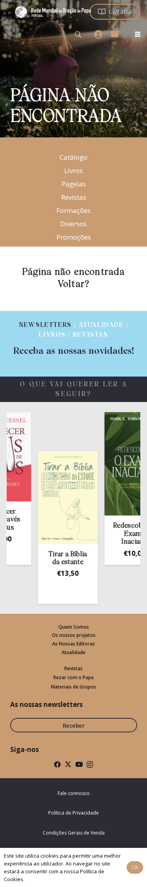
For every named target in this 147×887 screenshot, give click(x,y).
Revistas (73, 197)
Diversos (73, 223)
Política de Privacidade (73, 812)
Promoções (73, 237)
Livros (73, 170)
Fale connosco (74, 793)
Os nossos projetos (74, 635)
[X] (68, 764)
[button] (78, 34)
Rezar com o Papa (73, 677)
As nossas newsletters (46, 704)
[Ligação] (73, 339)
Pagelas (74, 183)
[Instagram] (90, 764)
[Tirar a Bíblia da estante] (62, 497)
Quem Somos (73, 627)
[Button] (98, 34)
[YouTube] (79, 764)
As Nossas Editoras (73, 643)
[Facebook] (57, 764)
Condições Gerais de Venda (74, 832)
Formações (73, 210)
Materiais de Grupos (73, 686)
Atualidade (73, 652)
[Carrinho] (114, 33)
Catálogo (73, 157)
